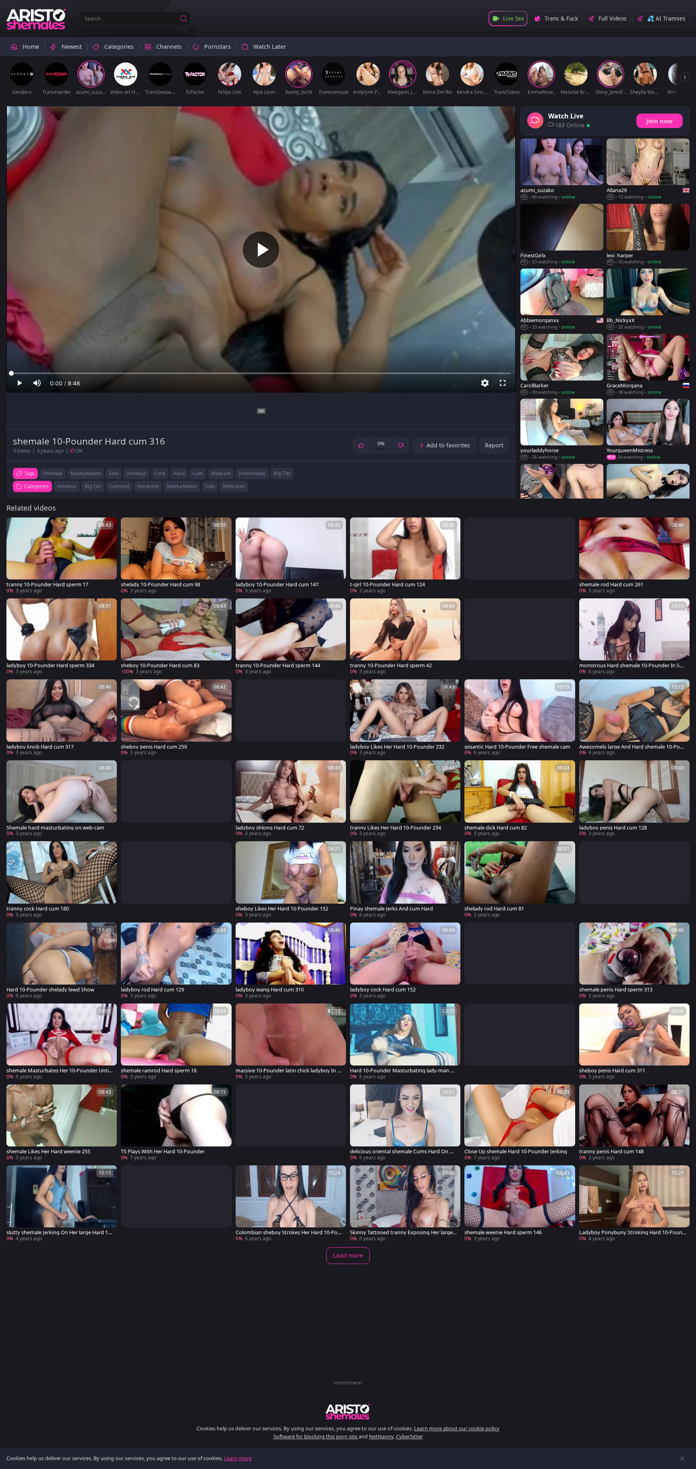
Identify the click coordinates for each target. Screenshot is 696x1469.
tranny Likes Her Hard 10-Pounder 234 (395, 827)
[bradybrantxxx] (561, 495)
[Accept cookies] (682, 1458)
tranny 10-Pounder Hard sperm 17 (47, 584)
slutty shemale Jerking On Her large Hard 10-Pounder (59, 1232)
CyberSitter (409, 1436)
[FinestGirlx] (561, 234)
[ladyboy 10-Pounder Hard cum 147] (291, 555)
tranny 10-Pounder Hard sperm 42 (391, 665)
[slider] (261, 373)
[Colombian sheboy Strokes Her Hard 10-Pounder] (291, 1203)
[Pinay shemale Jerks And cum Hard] (405, 879)
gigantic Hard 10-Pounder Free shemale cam (517, 746)
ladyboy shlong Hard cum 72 (270, 827)
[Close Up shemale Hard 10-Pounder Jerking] (519, 1122)
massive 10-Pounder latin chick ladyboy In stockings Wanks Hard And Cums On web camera (289, 1070)
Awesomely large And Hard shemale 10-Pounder (632, 746)
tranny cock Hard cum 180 (37, 908)
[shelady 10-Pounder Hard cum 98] (176, 555)
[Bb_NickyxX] (648, 300)
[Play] (261, 250)
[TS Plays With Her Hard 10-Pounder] (176, 1122)
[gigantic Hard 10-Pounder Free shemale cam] (519, 717)
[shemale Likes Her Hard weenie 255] (61, 1122)
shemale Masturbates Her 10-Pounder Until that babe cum (59, 1070)
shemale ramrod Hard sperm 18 (159, 1070)
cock (159, 473)
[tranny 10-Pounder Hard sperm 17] (61, 555)
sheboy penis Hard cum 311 (612, 1070)
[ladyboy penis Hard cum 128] (634, 798)
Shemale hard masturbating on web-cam (55, 827)
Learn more (238, 1458)
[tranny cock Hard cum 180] (61, 879)
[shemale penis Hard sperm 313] (634, 961)
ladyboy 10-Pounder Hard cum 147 (277, 584)
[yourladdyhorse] (561, 429)
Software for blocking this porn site (315, 1436)
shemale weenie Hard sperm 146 (503, 1232)
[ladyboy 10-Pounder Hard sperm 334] (61, 636)
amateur (136, 473)
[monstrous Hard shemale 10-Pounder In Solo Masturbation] (634, 636)
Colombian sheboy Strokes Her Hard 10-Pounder (288, 1232)
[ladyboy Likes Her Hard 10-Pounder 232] (405, 717)
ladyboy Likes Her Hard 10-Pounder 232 (397, 746)
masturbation (85, 473)
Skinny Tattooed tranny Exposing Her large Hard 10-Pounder (401, 1232)
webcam (221, 473)
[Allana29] (648, 170)
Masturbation (182, 486)
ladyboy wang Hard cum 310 (270, 989)
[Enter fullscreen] (503, 383)
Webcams (234, 486)
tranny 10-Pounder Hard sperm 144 (278, 665)
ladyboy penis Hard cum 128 (613, 827)
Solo (210, 486)
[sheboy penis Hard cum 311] (634, 1041)
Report (494, 445)
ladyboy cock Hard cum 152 (383, 989)
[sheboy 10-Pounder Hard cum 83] (176, 636)
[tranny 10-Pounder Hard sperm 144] (291, 636)
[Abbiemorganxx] (561, 300)
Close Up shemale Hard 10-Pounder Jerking (515, 1151)
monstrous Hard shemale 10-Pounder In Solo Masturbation (631, 665)
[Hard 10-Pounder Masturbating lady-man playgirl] (405, 1041)
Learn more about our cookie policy (456, 1428)
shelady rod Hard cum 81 (494, 908)
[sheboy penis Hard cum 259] (176, 717)
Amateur (67, 486)
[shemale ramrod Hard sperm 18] (176, 1041)
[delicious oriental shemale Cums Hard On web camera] (405, 1122)
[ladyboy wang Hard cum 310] (291, 961)
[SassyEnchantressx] (648, 495)
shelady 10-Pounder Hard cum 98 (160, 584)
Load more (348, 1255)
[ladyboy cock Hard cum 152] (405, 961)
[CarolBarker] (561, 365)
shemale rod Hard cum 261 (611, 584)
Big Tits (93, 486)
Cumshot (119, 486)
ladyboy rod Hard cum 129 (152, 989)
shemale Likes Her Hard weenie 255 (48, 1151)
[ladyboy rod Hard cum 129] (176, 961)
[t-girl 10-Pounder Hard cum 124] (405, 555)
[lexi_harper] (648, 234)
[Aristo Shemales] (36, 18)
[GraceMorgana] (648, 365)
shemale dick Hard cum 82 (495, 827)
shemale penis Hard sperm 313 (615, 989)
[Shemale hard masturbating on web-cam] (61, 798)
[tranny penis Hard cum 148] (634, 1122)
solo (113, 473)
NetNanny (381, 1436)
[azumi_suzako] (561, 170)
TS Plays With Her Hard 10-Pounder (163, 1151)
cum (198, 473)
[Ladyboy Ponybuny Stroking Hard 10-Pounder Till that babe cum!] (634, 1203)
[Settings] (485, 383)
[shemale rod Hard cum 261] (634, 555)
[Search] (184, 18)
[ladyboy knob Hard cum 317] (61, 717)
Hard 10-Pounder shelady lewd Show (50, 989)
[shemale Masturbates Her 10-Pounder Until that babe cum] (61, 1041)
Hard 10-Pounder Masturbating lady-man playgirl (402, 1070)
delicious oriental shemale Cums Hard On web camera (403, 1151)
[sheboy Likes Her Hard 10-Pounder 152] (291, 879)
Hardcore (148, 486)
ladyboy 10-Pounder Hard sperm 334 (50, 665)
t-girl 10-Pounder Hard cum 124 (387, 584)
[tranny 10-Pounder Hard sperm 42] (405, 636)
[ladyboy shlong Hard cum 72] (291, 798)
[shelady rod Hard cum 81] (519, 879)
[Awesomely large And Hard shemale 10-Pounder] (634, 717)
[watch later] (16, 527)
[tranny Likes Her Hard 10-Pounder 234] (405, 798)
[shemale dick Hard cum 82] (519, 798)
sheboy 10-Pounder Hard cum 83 (160, 665)
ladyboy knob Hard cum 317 (40, 746)
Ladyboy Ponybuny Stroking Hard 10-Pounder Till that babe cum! (632, 1232)
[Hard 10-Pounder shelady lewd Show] (61, 961)
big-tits (281, 473)
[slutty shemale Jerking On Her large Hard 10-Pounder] (61, 1203)
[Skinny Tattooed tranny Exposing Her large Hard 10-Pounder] (405, 1203)
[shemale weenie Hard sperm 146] (519, 1203)
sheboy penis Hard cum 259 (154, 746)
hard (178, 473)
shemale (52, 473)
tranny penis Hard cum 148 (611, 1151)
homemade (252, 473)
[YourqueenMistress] (648, 429)
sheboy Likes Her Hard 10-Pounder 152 (282, 908)
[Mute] (37, 383)
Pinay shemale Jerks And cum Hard (391, 908)
